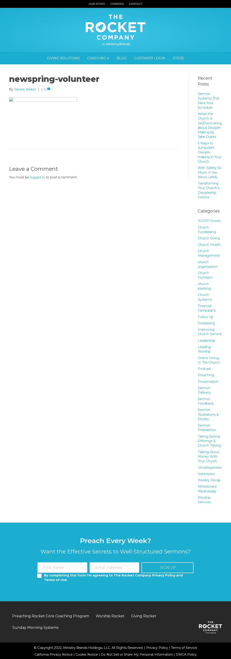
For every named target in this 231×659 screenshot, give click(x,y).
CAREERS (117, 3)
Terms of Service (184, 648)
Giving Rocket (143, 616)
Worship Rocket (110, 616)
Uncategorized (209, 467)
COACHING (96, 58)
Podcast (204, 369)
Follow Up (205, 317)
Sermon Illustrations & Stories (208, 414)
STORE (178, 58)
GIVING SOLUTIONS (63, 58)
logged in (37, 177)
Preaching (206, 375)
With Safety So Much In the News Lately (210, 172)
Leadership (206, 341)
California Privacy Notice (54, 654)
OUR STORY (97, 3)
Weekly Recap (209, 480)
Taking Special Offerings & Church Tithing (209, 441)
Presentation (208, 382)
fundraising (206, 323)
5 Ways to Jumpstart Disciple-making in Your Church (209, 152)
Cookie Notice (87, 654)
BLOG (121, 58)
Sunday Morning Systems (35, 627)
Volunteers (206, 474)
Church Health (209, 245)
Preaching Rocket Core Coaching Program (50, 616)
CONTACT (136, 3)
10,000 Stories (209, 221)
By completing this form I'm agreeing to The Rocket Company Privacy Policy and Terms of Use (113, 577)
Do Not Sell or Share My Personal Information (137, 654)
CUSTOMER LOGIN (149, 58)
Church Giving (209, 238)
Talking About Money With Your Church (208, 456)
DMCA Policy (186, 654)
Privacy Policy (157, 648)
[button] (167, 567)
